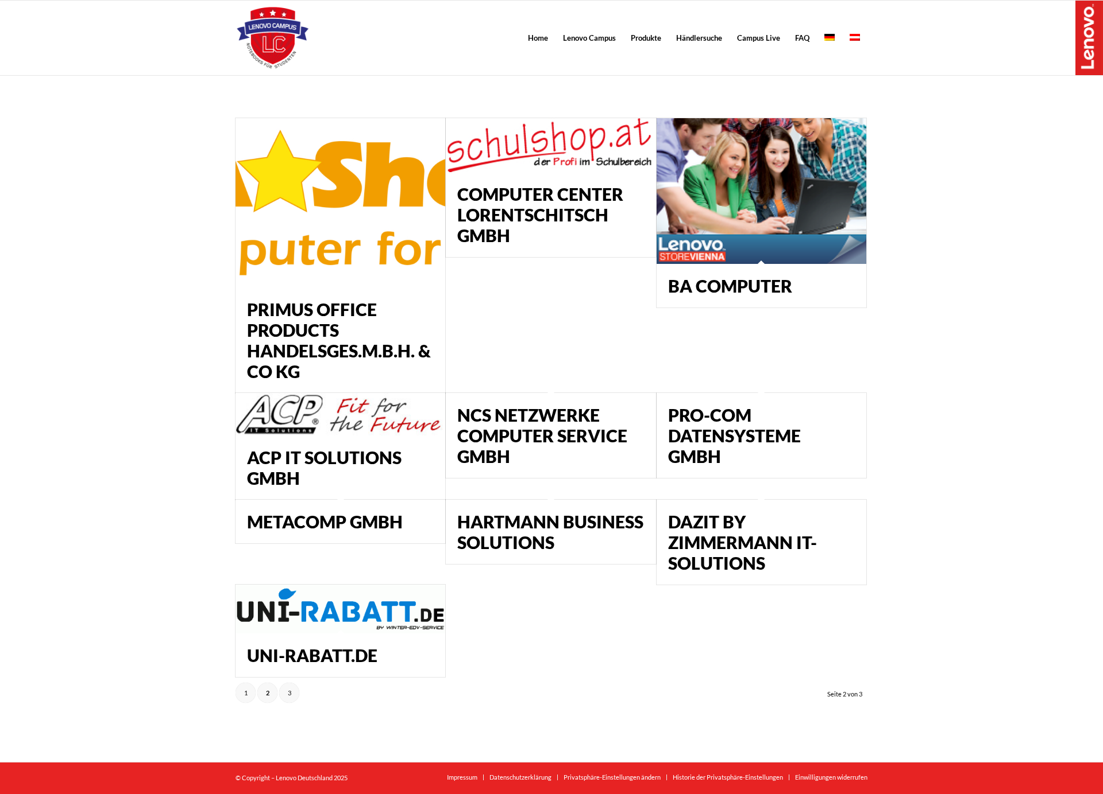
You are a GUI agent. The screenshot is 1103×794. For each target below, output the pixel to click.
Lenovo (1089, 37)
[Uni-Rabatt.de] (340, 609)
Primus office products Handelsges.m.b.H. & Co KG (339, 340)
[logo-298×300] (273, 38)
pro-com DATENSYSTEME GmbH (734, 435)
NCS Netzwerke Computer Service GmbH (542, 435)
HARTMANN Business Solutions (550, 531)
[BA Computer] (761, 191)
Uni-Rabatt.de (312, 655)
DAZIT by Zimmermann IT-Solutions (742, 542)
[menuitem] (538, 38)
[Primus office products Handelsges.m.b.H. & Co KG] (340, 202)
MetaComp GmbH (325, 521)
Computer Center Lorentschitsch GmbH (540, 215)
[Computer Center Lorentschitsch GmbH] (550, 145)
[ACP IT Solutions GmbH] (340, 414)
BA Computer (730, 285)
